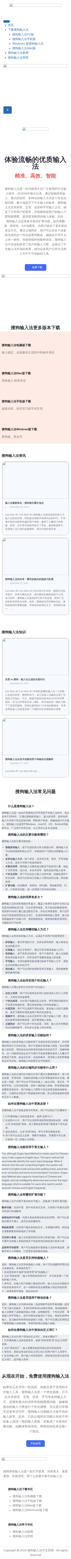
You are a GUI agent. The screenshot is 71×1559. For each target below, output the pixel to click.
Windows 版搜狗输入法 (27, 43)
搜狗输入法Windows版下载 (19, 429)
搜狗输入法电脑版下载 (16, 345)
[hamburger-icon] (6, 21)
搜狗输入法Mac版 (24, 48)
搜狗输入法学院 (18, 57)
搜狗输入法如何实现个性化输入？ (30, 980)
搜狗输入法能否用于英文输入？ (28, 1147)
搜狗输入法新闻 (18, 52)
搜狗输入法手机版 (24, 39)
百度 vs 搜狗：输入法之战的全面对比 (25, 679)
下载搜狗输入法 (18, 29)
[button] (35, 806)
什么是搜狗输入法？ (21, 806)
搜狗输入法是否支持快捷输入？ (28, 1257)
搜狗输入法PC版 (23, 34)
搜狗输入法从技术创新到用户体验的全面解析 (29, 759)
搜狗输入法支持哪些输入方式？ (28, 929)
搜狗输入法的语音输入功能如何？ (30, 1035)
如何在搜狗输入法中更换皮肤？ (28, 1103)
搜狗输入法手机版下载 (16, 401)
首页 (11, 25)
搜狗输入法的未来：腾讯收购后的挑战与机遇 (29, 579)
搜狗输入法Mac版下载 (16, 373)
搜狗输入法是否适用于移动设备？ (30, 1297)
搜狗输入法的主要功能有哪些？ (28, 834)
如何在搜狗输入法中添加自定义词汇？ (33, 1329)
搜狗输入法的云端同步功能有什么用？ (33, 1067)
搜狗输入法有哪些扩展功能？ (27, 1194)
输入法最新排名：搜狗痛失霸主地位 (24, 503)
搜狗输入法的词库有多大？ (25, 897)
